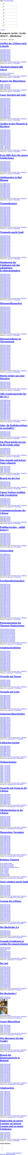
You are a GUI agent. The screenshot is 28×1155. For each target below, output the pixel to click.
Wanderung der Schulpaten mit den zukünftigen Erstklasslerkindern (10, 266)
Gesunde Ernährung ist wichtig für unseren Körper (14, 942)
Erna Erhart (17, 63)
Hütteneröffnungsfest (11, 303)
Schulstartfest (7, 1088)
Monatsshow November (12, 832)
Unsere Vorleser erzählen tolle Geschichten (12, 493)
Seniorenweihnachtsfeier (12, 713)
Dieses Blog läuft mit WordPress (7, 1154)
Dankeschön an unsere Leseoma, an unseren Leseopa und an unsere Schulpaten (11, 1124)
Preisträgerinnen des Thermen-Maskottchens (12, 624)
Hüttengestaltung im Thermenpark (10, 340)
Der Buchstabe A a (9, 927)
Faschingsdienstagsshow (12, 580)
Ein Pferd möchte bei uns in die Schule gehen (13, 443)
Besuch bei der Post (10, 478)
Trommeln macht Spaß (12, 232)
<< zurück (2, 29)
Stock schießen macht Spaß (14, 881)
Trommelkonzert (8, 203)
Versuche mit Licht (9, 691)
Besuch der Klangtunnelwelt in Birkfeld (10, 1058)
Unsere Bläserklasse (10, 1021)
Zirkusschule (6, 550)
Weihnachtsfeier (8, 762)
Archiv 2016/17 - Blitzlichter (20, 61)
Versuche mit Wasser (10, 676)
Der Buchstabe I (8, 993)
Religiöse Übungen (9, 859)
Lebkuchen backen (9, 742)
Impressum (8, 1153)
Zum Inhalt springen (8, 0)
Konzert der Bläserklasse (12, 81)
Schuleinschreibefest (10, 647)
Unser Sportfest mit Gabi (13, 95)
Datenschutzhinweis (17, 1153)
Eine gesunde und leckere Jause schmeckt (13, 461)
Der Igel (4, 963)
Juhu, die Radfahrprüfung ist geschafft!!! (13, 426)
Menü (2, 0)
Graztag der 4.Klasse (10, 901)
